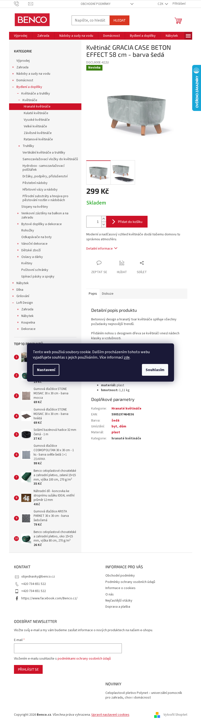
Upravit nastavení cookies (110, 714)
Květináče (30, 100)
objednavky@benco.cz (38, 576)
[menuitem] (20, 36)
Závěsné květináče (38, 133)
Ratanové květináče (38, 139)
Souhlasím (155, 370)
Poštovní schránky (34, 269)
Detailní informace (99, 248)
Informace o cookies (120, 588)
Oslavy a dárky (32, 256)
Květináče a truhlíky (35, 93)
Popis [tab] (93, 293)
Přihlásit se (28, 669)
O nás (109, 594)
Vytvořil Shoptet (175, 715)
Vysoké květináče (37, 119)
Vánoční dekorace (34, 243)
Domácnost (24, 80)
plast (116, 432)
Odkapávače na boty (36, 237)
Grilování (22, 296)
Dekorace (28, 328)
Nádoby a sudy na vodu (33, 73)
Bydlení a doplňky (29, 87)
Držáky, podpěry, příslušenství (45, 176)
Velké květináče (35, 126)
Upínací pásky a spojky (37, 276)
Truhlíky (28, 146)
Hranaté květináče (37, 106)
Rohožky (27, 230)
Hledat (119, 20)
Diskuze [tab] (107, 293)
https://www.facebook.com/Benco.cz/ (49, 598)
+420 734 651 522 (33, 583)
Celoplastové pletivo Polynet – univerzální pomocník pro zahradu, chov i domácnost (143, 695)
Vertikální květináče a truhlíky (44, 152)
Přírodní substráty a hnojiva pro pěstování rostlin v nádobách (45, 198)
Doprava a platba (117, 606)
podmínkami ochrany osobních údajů (84, 658)
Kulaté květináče (36, 113)
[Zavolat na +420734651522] (21, 3)
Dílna (19, 289)
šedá (115, 420)
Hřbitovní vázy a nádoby (40, 189)
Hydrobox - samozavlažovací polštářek (43, 167)
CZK (161, 4)
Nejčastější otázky (118, 600)
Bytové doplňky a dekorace (41, 224)
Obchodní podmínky (96, 4)
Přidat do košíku (130, 221)
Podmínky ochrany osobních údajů (130, 582)
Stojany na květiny (34, 206)
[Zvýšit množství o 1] (103, 219)
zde (127, 357)
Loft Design (24, 302)
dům (122, 426)
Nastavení (46, 370)
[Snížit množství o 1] (103, 224)
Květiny (26, 263)
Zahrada (22, 67)
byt (114, 426)
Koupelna (28, 322)
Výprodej (23, 60)
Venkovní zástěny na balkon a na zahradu (44, 215)
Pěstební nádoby (35, 183)
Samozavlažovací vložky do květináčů (50, 159)
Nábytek (22, 283)
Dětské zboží (31, 250)
